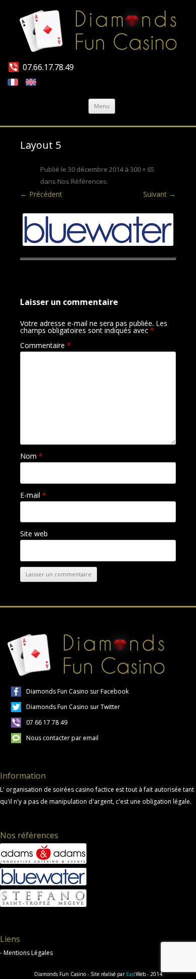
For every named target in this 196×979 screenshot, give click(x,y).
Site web (34, 533)
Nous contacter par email (62, 738)
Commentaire (45, 345)
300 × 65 (142, 169)
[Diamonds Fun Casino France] (98, 30)
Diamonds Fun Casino (60, 973)
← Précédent (41, 194)
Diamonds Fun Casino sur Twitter (73, 707)
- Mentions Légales (26, 952)
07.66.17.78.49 (48, 67)
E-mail (33, 495)
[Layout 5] (98, 229)
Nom (31, 456)
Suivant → (159, 194)
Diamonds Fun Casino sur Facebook (77, 691)
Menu (102, 106)
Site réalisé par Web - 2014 (126, 973)
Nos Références (82, 181)
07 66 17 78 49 (46, 722)
